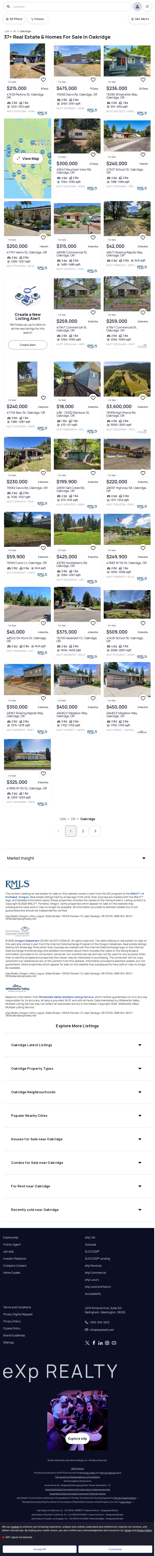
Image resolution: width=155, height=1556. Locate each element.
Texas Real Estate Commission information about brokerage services (77, 1489)
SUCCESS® (92, 1251)
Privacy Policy (12, 1321)
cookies (15, 1526)
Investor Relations (14, 1258)
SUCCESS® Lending (97, 1258)
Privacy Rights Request (17, 1314)
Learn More (125, 1501)
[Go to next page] (95, 831)
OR (73, 819)
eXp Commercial (95, 1272)
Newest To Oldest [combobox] (39, 19)
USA (63, 819)
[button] (77, 858)
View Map (30, 158)
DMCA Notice (77, 1468)
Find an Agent (12, 1244)
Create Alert (28, 345)
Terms (128, 1530)
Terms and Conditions (17, 1307)
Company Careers (14, 1265)
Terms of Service (108, 1472)
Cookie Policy (11, 1328)
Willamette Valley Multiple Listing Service (66, 997)
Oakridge (87, 819)
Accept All (40, 1549)
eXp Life (90, 1237)
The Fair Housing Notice (125, 1497)
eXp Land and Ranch (98, 1286)
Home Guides (11, 1272)
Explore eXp (10, 1237)
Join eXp (8, 1251)
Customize (115, 1549)
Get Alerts (142, 19)
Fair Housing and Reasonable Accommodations (77, 1477)
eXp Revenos (93, 1265)
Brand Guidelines (14, 1335)
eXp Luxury (92, 1279)
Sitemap (8, 1342)
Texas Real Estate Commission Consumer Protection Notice (77, 1493)
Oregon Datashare (27, 940)
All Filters (16, 19)
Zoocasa (90, 1244)
